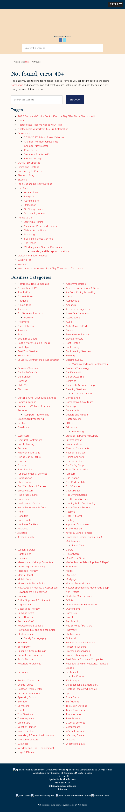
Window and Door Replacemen (90, 364)
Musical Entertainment (78, 583)
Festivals (23, 448)
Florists (22, 465)
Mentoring (78, 431)
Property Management (78, 655)
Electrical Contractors (30, 440)
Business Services (28, 368)
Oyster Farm (73, 609)
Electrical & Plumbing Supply (82, 436)
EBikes (69, 423)
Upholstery (24, 723)
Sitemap (22, 179)
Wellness (23, 744)
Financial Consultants (77, 448)
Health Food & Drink (77, 499)
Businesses (24, 133)
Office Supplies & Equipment (34, 600)
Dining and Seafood (28, 167)
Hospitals (23, 516)
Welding (70, 739)
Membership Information (37, 154)
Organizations (25, 604)
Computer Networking (36, 414)
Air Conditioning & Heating (80, 292)
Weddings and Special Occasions (43, 247)
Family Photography (35, 638)
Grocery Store (26, 490)
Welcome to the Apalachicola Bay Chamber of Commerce (50, 268)
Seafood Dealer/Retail (30, 689)
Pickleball (71, 638)
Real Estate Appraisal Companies (85, 659)
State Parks (72, 697)
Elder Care (23, 436)
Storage (22, 701)
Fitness (22, 461)
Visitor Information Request (33, 255)
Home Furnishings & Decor (32, 507)
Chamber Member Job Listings (41, 141)
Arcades (22, 309)
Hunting (70, 520)
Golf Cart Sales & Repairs (32, 486)
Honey (21, 512)
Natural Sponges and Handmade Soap (87, 587)
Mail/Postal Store (75, 558)
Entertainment (74, 440)
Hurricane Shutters (28, 524)
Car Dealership (74, 372)
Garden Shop (25, 478)
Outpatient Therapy (29, 609)
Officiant (70, 600)
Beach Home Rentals (78, 334)
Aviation (22, 330)
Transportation (74, 714)
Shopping (29, 234)
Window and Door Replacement (36, 748)
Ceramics (71, 381)
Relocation (30, 205)
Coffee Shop (73, 398)
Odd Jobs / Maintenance (79, 596)
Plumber (22, 642)
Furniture (71, 474)
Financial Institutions (29, 452)
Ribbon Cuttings (33, 158)
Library (69, 550)
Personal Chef (26, 621)
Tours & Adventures (77, 710)
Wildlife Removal (75, 744)
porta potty (24, 647)
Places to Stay (26, 175)
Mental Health (26, 575)
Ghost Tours (24, 482)
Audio (69, 322)
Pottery (28, 317)
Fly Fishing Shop (75, 465)
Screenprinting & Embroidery (82, 685)
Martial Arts (72, 566)
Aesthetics (24, 292)
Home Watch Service (78, 507)
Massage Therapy (28, 571)
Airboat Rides (25, 296)
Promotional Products (30, 655)
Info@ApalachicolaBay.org (62, 786)
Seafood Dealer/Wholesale (81, 689)
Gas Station (72, 478)
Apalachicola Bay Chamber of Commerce (62, 23)
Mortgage (71, 579)
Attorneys (23, 322)
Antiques (23, 301)
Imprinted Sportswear (78, 524)
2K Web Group (81, 805)
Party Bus (71, 613)
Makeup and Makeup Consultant (36, 562)
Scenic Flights (25, 685)
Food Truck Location (77, 469)
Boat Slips (23, 347)
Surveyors (23, 706)
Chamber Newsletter (36, 146)
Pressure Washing (76, 647)
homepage (17, 85)
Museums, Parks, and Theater (40, 226)
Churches (23, 389)
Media (69, 571)
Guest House (73, 490)
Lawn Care (78, 545)
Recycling (23, 672)
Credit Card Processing (31, 419)
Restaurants (72, 672)
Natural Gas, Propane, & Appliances (38, 587)
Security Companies (29, 693)
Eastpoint (29, 196)
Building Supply (74, 360)
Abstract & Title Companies (33, 284)
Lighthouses (24, 554)
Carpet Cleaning (75, 376)
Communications (27, 402)
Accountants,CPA (28, 288)
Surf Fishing (72, 701)
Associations (73, 317)
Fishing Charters (75, 457)
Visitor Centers (26, 731)
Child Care (23, 385)
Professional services (78, 651)
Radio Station (25, 659)
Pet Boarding (73, 621)
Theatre (22, 710)
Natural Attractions (35, 230)
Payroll (70, 617)
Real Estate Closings (29, 663)
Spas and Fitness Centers (38, 239)
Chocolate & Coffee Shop (80, 385)
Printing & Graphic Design (32, 651)
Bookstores (24, 355)
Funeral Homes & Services (32, 474)
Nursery (22, 596)
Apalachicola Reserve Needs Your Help (40, 125)
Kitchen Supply (26, 537)
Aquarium (71, 305)
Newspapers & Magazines (32, 592)
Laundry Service (26, 550)
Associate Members (77, 313)
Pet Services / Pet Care (79, 625)
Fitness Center (74, 461)
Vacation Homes (27, 727)
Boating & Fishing (33, 222)
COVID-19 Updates (29, 163)
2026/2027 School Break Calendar (44, 137)
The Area (23, 188)
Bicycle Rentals (74, 339)
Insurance (23, 528)
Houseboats (24, 520)
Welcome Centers (28, 739)
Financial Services (76, 452)
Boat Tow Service (28, 351)
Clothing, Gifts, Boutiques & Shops (37, 398)
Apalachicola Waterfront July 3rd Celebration (43, 129)
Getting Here (31, 201)
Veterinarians (73, 727)
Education (71, 427)
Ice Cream (78, 676)
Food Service (25, 469)
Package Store (26, 613)
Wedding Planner (75, 735)
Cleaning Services (76, 389)
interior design (74, 528)
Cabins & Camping (28, 372)
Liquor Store (73, 554)
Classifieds (30, 150)
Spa (68, 693)
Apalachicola (31, 192)
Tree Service (73, 718)
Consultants (72, 410)
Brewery (70, 355)
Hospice (70, 512)
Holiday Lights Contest (30, 171)
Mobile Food (25, 579)
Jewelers (23, 533)
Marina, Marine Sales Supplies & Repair (87, 562)
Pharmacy (71, 630)
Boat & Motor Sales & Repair (34, 343)
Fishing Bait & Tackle (29, 457)
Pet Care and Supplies (30, 625)
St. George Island (33, 209)
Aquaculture (24, 305)
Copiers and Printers (77, 414)
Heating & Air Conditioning (80, 503)
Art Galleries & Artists (30, 313)
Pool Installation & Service (80, 642)
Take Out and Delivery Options (35, 184)
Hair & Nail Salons (28, 495)
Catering (22, 381)
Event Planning (26, 444)
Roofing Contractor (28, 680)
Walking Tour (25, 260)
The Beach (30, 243)
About (21, 120)
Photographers (26, 634)
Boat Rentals (73, 343)
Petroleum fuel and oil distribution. (37, 630)
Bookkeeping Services (78, 351)
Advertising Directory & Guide (82, 288)
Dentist (22, 423)
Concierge (71, 406)
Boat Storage (73, 347)
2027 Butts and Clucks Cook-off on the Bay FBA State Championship (57, 116)
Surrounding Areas (34, 213)
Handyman (23, 499)
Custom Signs (74, 419)
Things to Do (25, 217)
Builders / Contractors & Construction (38, 360)
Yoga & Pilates (26, 752)
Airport (70, 296)
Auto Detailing (26, 326)
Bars (20, 334)
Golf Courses (73, 486)
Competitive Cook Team (79, 402)
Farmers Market (74, 444)
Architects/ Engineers (78, 309)
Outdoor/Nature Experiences (82, 604)
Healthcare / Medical (29, 503)
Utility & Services (75, 723)
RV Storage (72, 680)
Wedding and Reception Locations (50, 251)
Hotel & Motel (74, 516)
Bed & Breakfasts (27, 339)
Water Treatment (75, 731)
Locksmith (23, 558)
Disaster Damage (82, 393)
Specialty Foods (27, 697)
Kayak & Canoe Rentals (79, 533)
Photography (73, 634)
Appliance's (72, 301)
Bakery (70, 330)
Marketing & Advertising (31, 566)
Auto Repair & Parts (77, 326)
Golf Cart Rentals (75, 482)
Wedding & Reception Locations (36, 735)
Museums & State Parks (31, 583)
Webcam (23, 264)
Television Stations (76, 706)
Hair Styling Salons (76, 495)
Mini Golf (71, 575)
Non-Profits (72, 592)
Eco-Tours (23, 427)
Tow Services (25, 714)
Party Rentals (25, 617)
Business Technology (78, 368)
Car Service (24, 376)
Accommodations (76, 284)
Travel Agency (26, 718)
